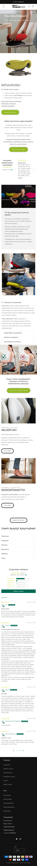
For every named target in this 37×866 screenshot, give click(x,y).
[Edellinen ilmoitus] (3, 2)
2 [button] (16, 750)
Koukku (5, 780)
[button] (3, 6)
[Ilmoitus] (34, 2)
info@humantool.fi (8, 830)
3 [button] (19, 750)
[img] (7, 167)
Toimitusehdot (7, 799)
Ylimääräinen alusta (9, 776)
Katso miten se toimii (18, 149)
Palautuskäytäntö (8, 803)
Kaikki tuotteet (7, 784)
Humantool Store (15, 862)
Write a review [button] (18, 591)
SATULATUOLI (10, 85)
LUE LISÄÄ (7, 451)
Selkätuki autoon (8, 769)
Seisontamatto (7, 772)
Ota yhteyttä (7, 795)
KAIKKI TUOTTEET (18, 520)
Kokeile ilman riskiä (10, 112)
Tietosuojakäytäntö (9, 807)
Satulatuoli (6, 765)
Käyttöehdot (7, 811)
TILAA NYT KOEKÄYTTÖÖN (18, 390)
